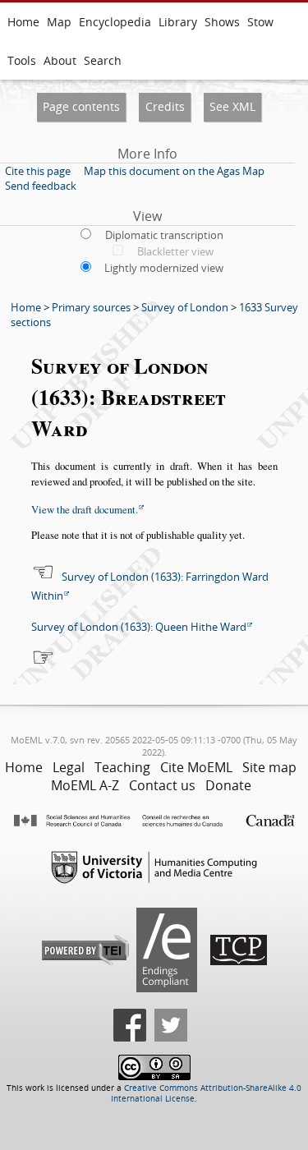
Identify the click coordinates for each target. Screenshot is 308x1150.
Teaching (122, 767)
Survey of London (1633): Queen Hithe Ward (138, 626)
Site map (269, 767)
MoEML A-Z (85, 785)
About (60, 60)
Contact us (162, 785)
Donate (228, 785)
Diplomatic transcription (164, 235)
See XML (232, 106)
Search (103, 60)
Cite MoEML (196, 767)
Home (23, 22)
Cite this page (38, 170)
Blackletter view (175, 251)
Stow (260, 22)
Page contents (81, 106)
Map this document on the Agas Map (174, 170)
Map (59, 22)
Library (178, 22)
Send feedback (40, 185)
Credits (165, 106)
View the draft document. (84, 509)
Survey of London (184, 307)
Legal (69, 767)
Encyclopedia (115, 22)
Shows (222, 22)
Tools (21, 60)
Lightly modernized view (163, 267)
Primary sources (91, 307)
